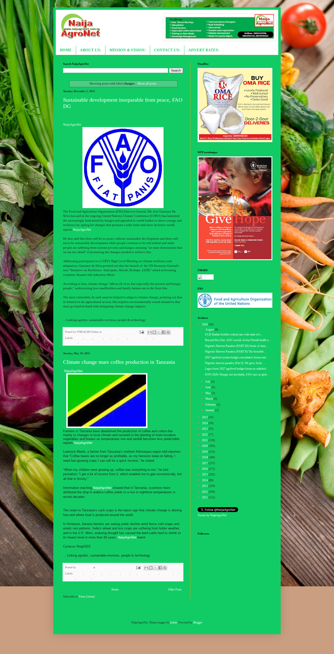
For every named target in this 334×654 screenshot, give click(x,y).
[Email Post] (141, 331)
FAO (114, 337)
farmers (115, 573)
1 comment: (129, 331)
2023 (205, 428)
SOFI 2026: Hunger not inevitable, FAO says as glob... (237, 374)
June (208, 387)
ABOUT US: (90, 50)
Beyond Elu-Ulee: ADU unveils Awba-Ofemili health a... (238, 340)
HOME (66, 50)
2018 (205, 457)
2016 (205, 469)
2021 (205, 440)
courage (98, 337)
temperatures (84, 577)
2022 (205, 434)
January (210, 410)
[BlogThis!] (154, 332)
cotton (106, 573)
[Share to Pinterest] (168, 332)
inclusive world (137, 337)
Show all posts (146, 83)
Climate (88, 573)
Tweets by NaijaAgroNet (212, 515)
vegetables (98, 577)
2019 (205, 451)
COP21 (88, 337)
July (208, 381)
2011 (205, 497)
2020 (205, 446)
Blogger (197, 622)
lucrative (143, 573)
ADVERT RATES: (203, 50)
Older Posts (175, 589)
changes (78, 337)
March (209, 398)
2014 (205, 480)
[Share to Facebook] (163, 332)
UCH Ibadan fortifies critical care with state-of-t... (233, 334)
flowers (126, 573)
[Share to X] (158, 332)
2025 (205, 417)
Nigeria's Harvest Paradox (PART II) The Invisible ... (236, 351)
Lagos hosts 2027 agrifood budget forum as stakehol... (236, 368)
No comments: (123, 567)
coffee (97, 573)
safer (150, 337)
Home (115, 589)
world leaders (87, 342)
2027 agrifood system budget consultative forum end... (236, 357)
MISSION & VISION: (127, 50)
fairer (107, 337)
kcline (173, 622)
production (166, 573)
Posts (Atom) (87, 596)
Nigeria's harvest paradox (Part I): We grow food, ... (235, 363)
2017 (205, 463)
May (208, 393)
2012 (205, 491)
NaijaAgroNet (72, 124)
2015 (205, 474)
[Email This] (149, 332)
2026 (205, 324)
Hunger (123, 337)
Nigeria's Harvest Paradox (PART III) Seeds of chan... (236, 346)
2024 (205, 423)
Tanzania (70, 577)
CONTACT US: (167, 50)
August (210, 329)
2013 (205, 486)
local (134, 573)
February (211, 404)
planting (154, 573)
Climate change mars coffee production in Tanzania (119, 362)
